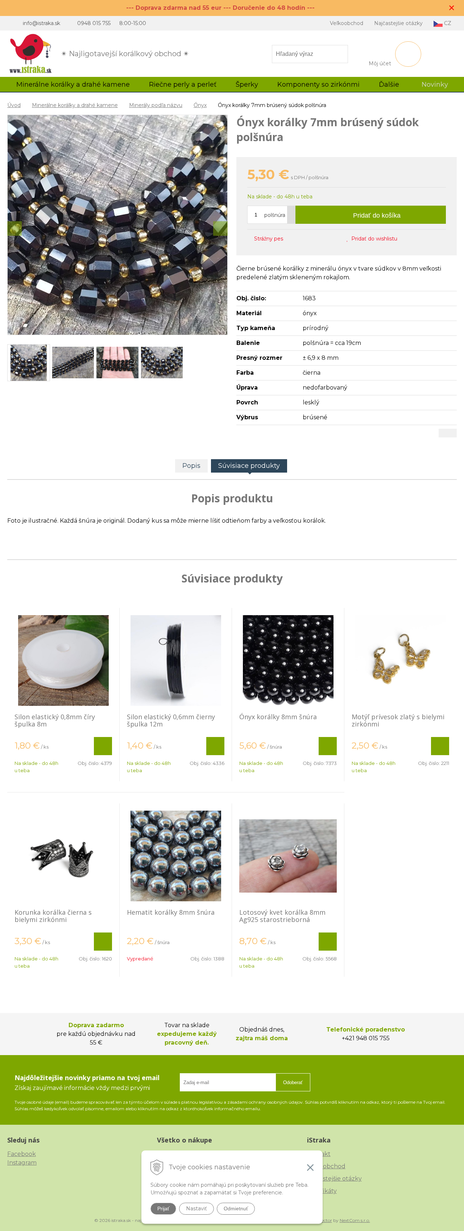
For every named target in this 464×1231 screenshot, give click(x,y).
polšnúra (274, 215)
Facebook (21, 1153)
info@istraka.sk (41, 23)
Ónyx (200, 105)
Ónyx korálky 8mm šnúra (278, 716)
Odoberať (293, 1082)
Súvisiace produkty (249, 466)
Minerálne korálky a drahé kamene (75, 105)
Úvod (14, 105)
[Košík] (408, 54)
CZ (447, 23)
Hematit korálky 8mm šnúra (171, 912)
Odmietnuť (236, 1208)
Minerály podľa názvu (155, 105)
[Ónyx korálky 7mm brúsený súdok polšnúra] (117, 225)
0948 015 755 (94, 23)
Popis (191, 466)
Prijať (163, 1208)
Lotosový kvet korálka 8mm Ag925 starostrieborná (282, 916)
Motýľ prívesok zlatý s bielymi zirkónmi (398, 720)
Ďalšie (390, 84)
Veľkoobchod (346, 23)
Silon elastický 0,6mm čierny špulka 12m (171, 720)
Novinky (435, 84)
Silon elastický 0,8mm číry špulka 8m (54, 720)
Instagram (22, 1162)
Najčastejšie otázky (398, 23)
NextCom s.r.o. (355, 1220)
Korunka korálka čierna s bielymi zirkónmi (53, 916)
